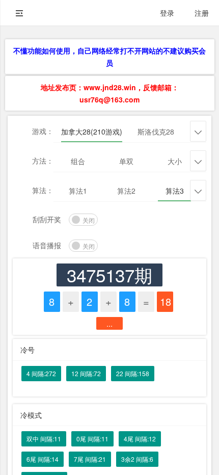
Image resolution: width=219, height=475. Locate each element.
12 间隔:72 (86, 373)
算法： (42, 190)
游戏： (42, 131)
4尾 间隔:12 (140, 438)
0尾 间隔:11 (92, 438)
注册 (202, 13)
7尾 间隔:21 (90, 459)
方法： (42, 160)
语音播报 (47, 245)
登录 (167, 13)
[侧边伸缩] (19, 12)
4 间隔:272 (41, 373)
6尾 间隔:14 (42, 459)
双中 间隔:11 (43, 438)
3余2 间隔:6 (137, 459)
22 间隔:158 (132, 373)
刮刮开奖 (47, 219)
